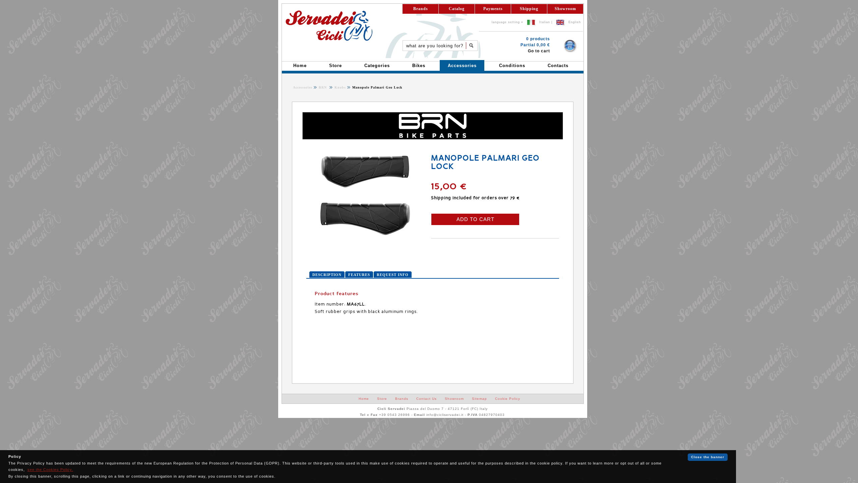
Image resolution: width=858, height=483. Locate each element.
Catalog (457, 8)
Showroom (565, 8)
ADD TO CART (475, 219)
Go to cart (539, 51)
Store (382, 398)
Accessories (302, 87)
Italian (544, 22)
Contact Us (426, 398)
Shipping (529, 8)
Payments (493, 8)
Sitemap (479, 398)
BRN (323, 87)
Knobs (339, 87)
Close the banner (707, 457)
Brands (420, 8)
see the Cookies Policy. (50, 470)
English (574, 22)
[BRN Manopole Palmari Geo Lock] (365, 236)
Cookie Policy (507, 398)
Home (364, 398)
